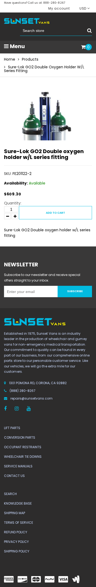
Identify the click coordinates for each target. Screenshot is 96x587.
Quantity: (12, 203)
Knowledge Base (18, 503)
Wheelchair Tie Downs (23, 456)
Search (10, 494)
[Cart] (83, 47)
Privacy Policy (16, 541)
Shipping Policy (16, 551)
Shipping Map (14, 513)
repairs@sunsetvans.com (31, 398)
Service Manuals (18, 466)
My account (59, 8)
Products (30, 59)
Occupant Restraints (22, 447)
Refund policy (15, 532)
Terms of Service (18, 522)
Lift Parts (12, 428)
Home (9, 59)
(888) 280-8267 (22, 390)
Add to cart (55, 213)
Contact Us (14, 475)
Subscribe (75, 291)
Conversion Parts (19, 437)
